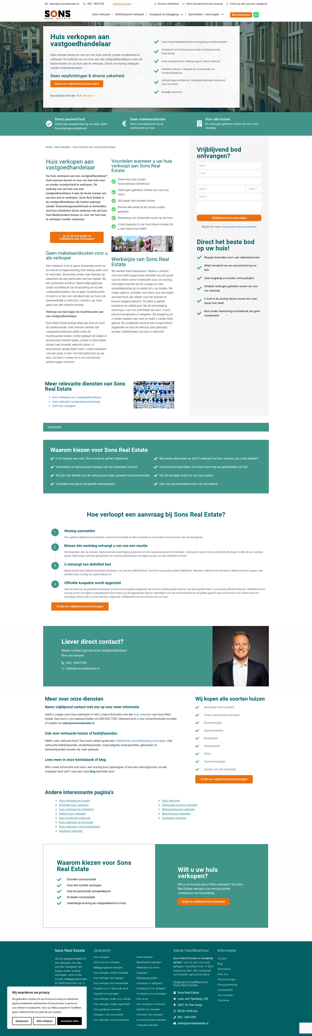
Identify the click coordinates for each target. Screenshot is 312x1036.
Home (48, 147)
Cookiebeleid (225, 989)
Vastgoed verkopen (147, 1025)
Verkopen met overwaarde (108, 1014)
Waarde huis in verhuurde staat (111, 988)
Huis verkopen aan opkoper (109, 978)
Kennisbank (224, 969)
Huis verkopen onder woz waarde (112, 998)
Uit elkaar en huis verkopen (151, 993)
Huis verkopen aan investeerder (111, 983)
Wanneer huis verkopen (149, 1014)
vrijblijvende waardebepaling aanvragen (140, 740)
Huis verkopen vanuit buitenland (111, 1019)
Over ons (223, 974)
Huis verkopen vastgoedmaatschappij (76, 401)
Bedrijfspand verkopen (130, 14)
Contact (222, 958)
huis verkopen (142, 714)
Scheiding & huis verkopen (151, 988)
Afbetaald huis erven (147, 967)
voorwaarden (228, 226)
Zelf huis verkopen (64, 406)
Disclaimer (224, 1000)
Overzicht (54, 427)
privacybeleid (248, 226)
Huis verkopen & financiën (150, 1004)
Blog (220, 963)
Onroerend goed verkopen (151, 1019)
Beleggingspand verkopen (108, 967)
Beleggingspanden (146, 978)
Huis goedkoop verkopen (107, 1009)
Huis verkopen (101, 14)
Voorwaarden (225, 995)
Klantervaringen (227, 979)
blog (92, 771)
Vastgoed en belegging (163, 14)
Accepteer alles (70, 1021)
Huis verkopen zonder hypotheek (112, 1004)
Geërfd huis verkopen (148, 1009)
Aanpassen (22, 1021)
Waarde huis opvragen (106, 993)
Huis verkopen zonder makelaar (111, 972)
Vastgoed (141, 972)
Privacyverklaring (227, 984)
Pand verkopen (144, 957)
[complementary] (47, 1008)
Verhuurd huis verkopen (107, 962)
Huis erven (142, 998)
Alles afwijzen (44, 1021)
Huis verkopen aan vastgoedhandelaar (76, 397)
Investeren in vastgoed (149, 983)
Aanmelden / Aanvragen (203, 14)
